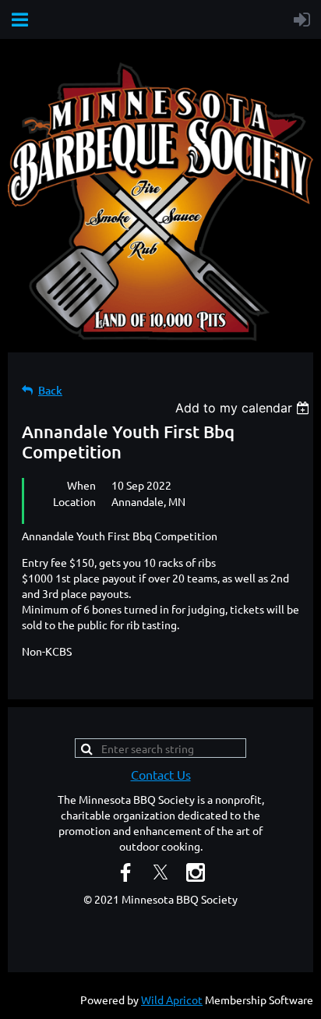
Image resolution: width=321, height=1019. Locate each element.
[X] (160, 872)
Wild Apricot (172, 999)
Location (74, 501)
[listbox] (244, 407)
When (81, 485)
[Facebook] (125, 872)
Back (50, 390)
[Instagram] (195, 872)
